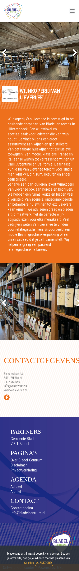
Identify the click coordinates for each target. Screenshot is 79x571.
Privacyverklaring (24, 470)
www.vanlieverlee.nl (15, 390)
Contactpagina (22, 508)
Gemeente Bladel (23, 438)
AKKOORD (45, 563)
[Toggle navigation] (72, 11)
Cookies (29, 563)
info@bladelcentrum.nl (28, 513)
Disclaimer (19, 465)
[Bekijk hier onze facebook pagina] (7, 397)
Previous (6, 52)
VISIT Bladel (20, 443)
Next (73, 52)
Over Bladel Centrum (26, 460)
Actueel (16, 486)
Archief (16, 491)
